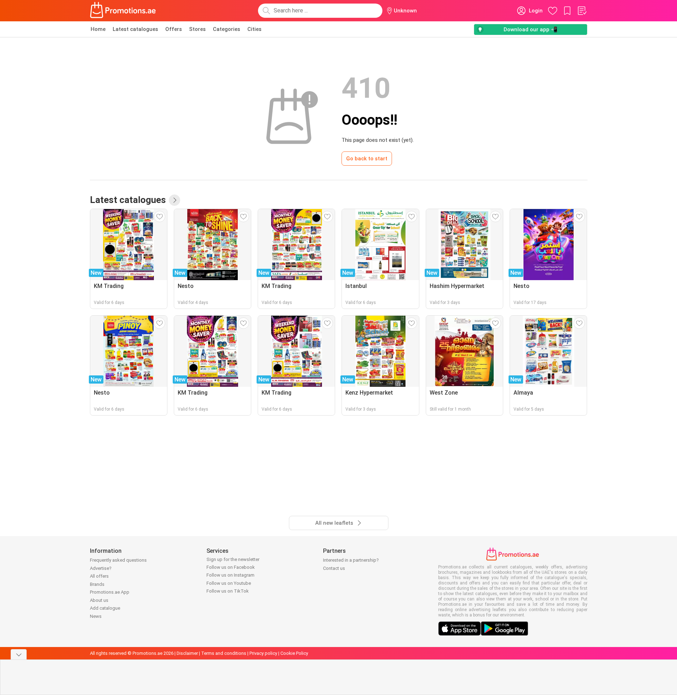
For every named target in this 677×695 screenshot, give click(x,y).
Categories (226, 29)
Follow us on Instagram (230, 575)
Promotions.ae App (109, 592)
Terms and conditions (223, 653)
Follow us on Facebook (230, 567)
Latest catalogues (135, 29)
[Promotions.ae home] (123, 11)
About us (99, 600)
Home (98, 29)
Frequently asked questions (118, 560)
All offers (99, 576)
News (96, 616)
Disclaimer (187, 653)
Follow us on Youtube (228, 583)
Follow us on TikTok (227, 591)
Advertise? (101, 568)
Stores (197, 29)
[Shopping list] (581, 10)
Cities (254, 29)
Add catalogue (105, 608)
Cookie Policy (294, 653)
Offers (173, 29)
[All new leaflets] (174, 200)
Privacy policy (263, 653)
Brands (97, 584)
